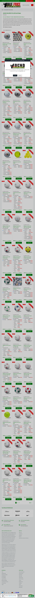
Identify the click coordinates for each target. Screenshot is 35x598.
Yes (15, 75)
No (19, 75)
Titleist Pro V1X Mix (11, 596)
